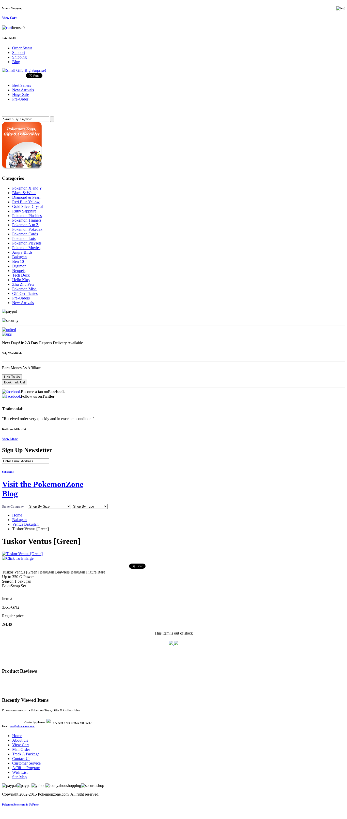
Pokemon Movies (26, 248)
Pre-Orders (21, 298)
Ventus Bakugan (25, 524)
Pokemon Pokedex (27, 229)
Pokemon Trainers (26, 220)
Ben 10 (18, 261)
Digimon (19, 266)
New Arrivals (23, 302)
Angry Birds (22, 252)
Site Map (19, 777)
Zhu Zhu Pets (23, 284)
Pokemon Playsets (26, 243)
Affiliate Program (26, 768)
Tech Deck (21, 275)
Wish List (19, 772)
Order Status (22, 48)
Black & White (24, 193)
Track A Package (25, 754)
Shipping (19, 57)
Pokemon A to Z (25, 225)
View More (10, 439)
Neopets (18, 270)
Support (18, 52)
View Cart (20, 745)
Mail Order (21, 749)
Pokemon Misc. (24, 289)
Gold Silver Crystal (27, 206)
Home (17, 515)
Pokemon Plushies (27, 215)
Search (9, 109)
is (20, 804)
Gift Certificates (25, 293)
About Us (20, 740)
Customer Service (26, 763)
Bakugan (19, 257)
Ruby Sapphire (24, 211)
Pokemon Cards (25, 234)
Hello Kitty (21, 280)
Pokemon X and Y (27, 188)
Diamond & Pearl (26, 197)
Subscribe (8, 471)
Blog (16, 62)
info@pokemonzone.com (22, 726)
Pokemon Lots (24, 238)
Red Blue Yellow (26, 202)
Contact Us (21, 758)
